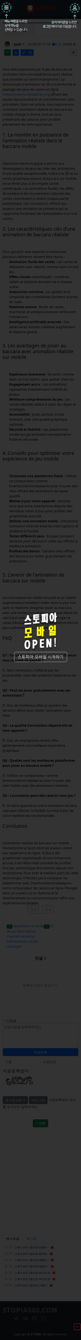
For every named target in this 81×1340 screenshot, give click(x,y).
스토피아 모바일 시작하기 (41, 657)
